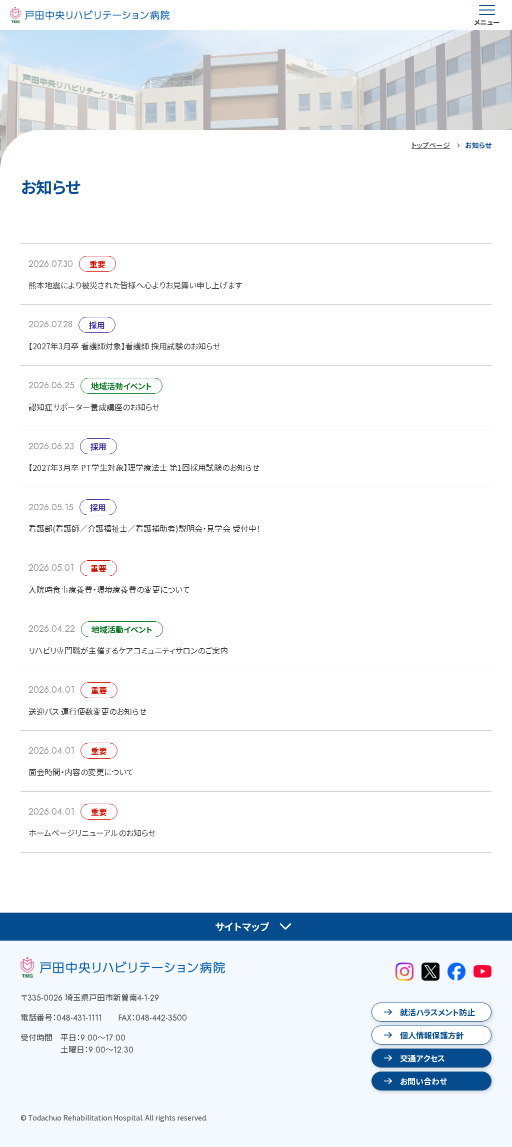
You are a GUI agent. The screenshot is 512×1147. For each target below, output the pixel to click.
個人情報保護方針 (432, 1035)
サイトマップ (242, 926)
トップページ (431, 145)
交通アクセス (422, 1058)
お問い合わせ (423, 1081)
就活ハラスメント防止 (437, 1012)
